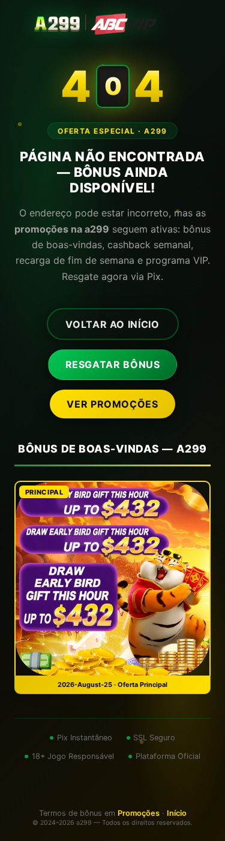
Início (177, 813)
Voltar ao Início (112, 324)
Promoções (139, 813)
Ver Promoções (112, 404)
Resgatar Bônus (112, 364)
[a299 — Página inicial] (112, 24)
